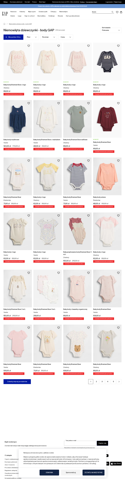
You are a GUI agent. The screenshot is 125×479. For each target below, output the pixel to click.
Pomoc (34, 2)
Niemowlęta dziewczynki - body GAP (20, 24)
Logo (19, 16)
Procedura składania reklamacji (14, 467)
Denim (13, 16)
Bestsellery (42, 16)
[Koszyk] (121, 12)
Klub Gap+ (42, 2)
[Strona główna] (4, 24)
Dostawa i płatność (16, 2)
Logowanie (109, 2)
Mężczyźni (32, 11)
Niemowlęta (63, 11)
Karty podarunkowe (73, 16)
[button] (119, 381)
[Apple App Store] (116, 464)
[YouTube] (107, 455)
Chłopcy (53, 11)
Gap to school (29, 16)
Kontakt (27, 2)
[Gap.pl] (4, 14)
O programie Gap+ (91, 2)
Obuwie (60, 16)
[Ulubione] (117, 12)
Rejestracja (117, 2)
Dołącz (82, 2)
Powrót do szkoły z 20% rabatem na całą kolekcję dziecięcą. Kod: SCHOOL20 (62, 6)
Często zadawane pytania (13, 459)
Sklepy (6, 2)
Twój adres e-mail (71, 440)
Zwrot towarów (10, 465)
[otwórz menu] (17, 11)
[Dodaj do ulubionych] (28, 45)
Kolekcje (52, 16)
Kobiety (22, 11)
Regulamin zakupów (11, 470)
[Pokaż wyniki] (112, 12)
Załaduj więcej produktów (17, 381)
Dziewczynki (43, 11)
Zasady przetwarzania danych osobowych (14, 474)
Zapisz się (102, 443)
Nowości (14, 11)
